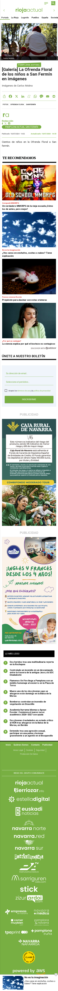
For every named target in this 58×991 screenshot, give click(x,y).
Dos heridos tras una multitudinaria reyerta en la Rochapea (29, 663)
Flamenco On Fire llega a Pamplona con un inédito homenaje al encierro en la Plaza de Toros (29, 683)
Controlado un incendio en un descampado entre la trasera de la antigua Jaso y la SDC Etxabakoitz (29, 672)
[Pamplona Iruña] (41, 932)
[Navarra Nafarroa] (29, 942)
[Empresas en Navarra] (16, 912)
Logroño (25, 17)
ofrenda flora (17, 104)
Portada (4, 17)
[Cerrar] (56, 974)
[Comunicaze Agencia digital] (29, 762)
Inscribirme (29, 399)
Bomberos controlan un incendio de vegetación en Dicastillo (25, 703)
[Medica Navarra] (41, 912)
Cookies (29, 750)
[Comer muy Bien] (16, 922)
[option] (29, 10)
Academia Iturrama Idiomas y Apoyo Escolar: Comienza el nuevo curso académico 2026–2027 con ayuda (25, 712)
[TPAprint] (16, 932)
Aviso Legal (18, 750)
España (45, 17)
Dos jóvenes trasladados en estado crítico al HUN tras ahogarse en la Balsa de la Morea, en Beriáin (29, 722)
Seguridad (40, 750)
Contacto (35, 745)
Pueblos (35, 17)
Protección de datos (29, 754)
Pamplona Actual (29, 65)
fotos (5, 104)
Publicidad (47, 745)
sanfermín (31, 104)
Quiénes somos (20, 745)
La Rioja (14, 17)
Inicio (8, 745)
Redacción (7, 121)
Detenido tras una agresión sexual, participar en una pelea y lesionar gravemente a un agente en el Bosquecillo (29, 733)
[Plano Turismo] (41, 922)
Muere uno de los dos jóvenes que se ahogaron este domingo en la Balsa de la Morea (28, 693)
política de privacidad (42, 391)
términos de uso (24, 391)
